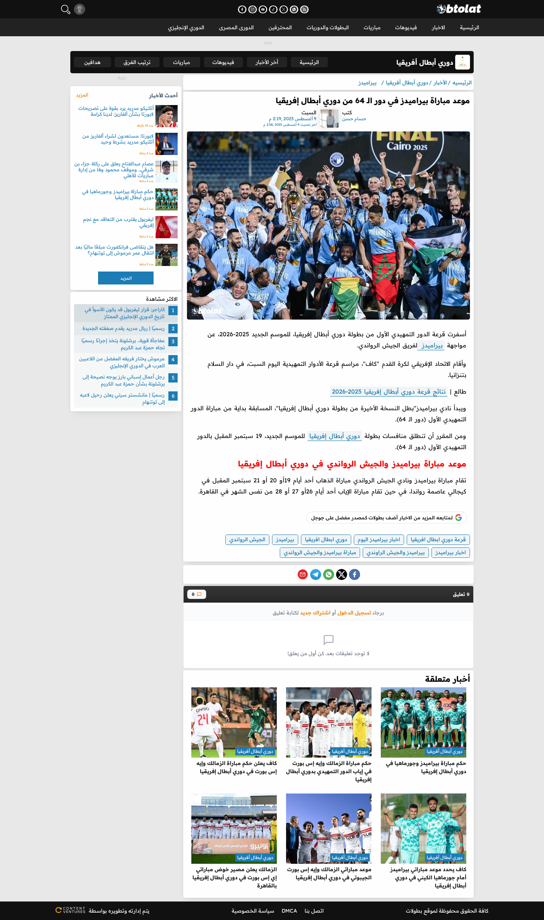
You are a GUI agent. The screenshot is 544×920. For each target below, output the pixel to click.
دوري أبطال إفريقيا (334, 435)
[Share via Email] (302, 574)
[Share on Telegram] (315, 574)
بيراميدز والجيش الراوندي (396, 552)
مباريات (372, 27)
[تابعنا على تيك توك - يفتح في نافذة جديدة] (273, 9)
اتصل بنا (314, 910)
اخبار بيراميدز (451, 552)
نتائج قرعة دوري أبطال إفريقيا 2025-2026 (389, 391)
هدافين (92, 62)
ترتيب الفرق (137, 62)
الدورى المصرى (236, 27)
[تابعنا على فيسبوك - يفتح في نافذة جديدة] (242, 9)
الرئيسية (469, 27)
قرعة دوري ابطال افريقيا (438, 539)
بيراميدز (431, 345)
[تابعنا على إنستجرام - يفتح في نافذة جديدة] (252, 9)
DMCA (289, 910)
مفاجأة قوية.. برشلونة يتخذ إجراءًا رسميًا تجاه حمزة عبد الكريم (123, 344)
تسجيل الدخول (354, 612)
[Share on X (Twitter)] (341, 574)
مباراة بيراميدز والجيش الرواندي (320, 552)
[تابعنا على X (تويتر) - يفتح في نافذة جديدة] (283, 9)
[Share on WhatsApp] (328, 574)
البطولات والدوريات (328, 27)
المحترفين (280, 27)
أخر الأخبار (267, 62)
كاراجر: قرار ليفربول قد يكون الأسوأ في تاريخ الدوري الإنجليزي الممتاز (125, 313)
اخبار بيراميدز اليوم (379, 539)
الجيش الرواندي (247, 539)
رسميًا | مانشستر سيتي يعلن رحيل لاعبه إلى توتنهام (122, 398)
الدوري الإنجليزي (186, 27)
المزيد (82, 95)
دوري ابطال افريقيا (326, 539)
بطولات (414, 910)
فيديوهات (406, 27)
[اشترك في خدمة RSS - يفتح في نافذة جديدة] (304, 9)
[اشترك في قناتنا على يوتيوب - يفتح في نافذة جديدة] (263, 9)
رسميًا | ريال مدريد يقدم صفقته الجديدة (124, 328)
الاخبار (438, 27)
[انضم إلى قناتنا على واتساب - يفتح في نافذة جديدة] (294, 9)
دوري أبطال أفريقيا (445, 751)
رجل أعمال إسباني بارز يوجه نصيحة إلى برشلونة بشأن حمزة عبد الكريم (124, 380)
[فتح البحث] (65, 9)
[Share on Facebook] (354, 574)
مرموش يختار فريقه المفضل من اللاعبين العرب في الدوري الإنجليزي (122, 362)
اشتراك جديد (315, 612)
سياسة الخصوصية (253, 910)
